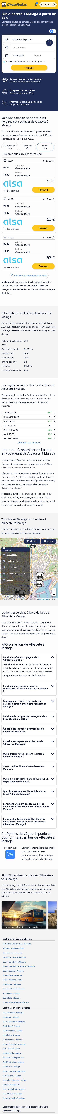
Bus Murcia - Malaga (11, 1069)
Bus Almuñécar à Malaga (13, 1015)
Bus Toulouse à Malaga (12, 1096)
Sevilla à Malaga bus (11, 1087)
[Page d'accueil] (16, 4)
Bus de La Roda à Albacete (14, 991)
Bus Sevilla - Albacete (11, 996)
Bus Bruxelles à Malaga (12, 1033)
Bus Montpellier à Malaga (13, 1064)
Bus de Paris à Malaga (12, 1078)
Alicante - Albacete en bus (13, 951)
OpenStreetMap (43, 602)
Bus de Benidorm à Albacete (14, 964)
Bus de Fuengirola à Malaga (14, 1046)
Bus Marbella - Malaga (12, 1055)
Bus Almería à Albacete (12, 955)
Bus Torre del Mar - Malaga (14, 1092)
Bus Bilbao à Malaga (11, 1028)
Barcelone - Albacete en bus (14, 960)
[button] (39, 586)
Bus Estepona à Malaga (12, 1042)
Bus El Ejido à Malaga (11, 1037)
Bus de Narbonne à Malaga (14, 1073)
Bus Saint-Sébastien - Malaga (15, 1082)
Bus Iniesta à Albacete (12, 987)
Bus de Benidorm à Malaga (14, 1024)
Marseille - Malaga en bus (13, 1060)
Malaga (49, 544)
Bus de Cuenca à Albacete (13, 973)
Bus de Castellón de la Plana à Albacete (19, 969)
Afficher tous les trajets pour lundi (30, 275)
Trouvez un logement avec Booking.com (25, 61)
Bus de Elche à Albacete (12, 978)
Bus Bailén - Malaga (11, 1019)
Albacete (33, 544)
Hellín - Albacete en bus (12, 982)
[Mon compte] (35, 4)
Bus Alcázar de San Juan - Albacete (17, 946)
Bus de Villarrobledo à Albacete (16, 1005)
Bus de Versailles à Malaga (14, 1100)
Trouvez (43, 189)
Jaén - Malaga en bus (11, 1051)
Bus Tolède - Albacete (11, 1000)
